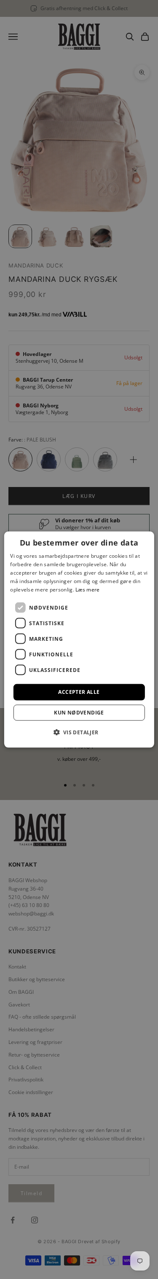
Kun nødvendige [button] (79, 712)
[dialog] (79, 640)
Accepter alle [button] (78, 692)
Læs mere (87, 589)
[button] (78, 732)
